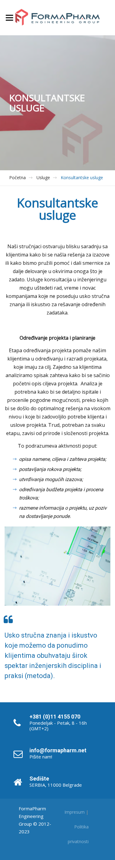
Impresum (74, 812)
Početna (17, 177)
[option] (57, 102)
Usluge (43, 177)
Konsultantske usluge (82, 177)
